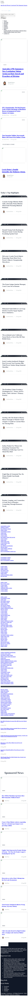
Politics (9, 32)
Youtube (6, 990)
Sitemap (7, 994)
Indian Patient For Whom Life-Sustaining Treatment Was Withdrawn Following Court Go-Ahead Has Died (12, 449)
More (5, 29)
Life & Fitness (15, 30)
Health (10, 30)
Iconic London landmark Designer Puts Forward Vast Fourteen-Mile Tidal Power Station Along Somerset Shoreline (13, 364)
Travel (18, 32)
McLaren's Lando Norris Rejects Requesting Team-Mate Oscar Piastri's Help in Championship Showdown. (12, 259)
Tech (16, 32)
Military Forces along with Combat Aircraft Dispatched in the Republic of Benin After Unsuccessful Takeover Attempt (14, 960)
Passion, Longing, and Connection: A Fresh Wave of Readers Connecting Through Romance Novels (13, 503)
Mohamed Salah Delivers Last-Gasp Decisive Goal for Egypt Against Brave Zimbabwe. (13, 310)
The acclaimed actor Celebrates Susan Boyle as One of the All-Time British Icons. (13, 337)
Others (5, 32)
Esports (5, 25)
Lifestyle (21, 30)
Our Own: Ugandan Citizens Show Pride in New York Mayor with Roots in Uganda (14, 973)
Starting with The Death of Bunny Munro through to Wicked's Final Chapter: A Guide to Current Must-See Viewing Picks (13, 420)
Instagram (6, 989)
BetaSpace (9, 993)
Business (6, 23)
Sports (13, 32)
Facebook (6, 986)
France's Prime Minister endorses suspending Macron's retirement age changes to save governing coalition (14, 729)
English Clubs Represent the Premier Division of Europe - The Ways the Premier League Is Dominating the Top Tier (14, 736)
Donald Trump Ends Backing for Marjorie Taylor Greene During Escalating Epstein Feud (12, 232)
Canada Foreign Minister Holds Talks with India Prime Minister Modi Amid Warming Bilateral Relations (12, 204)
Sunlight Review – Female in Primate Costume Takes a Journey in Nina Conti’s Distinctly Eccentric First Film (15, 970)
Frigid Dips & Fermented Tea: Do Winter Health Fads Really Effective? (13, 476)
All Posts (6, 22)
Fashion (6, 26)
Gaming (6, 30)
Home (5, 20)
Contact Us (6, 33)
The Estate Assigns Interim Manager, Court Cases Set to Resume (14, 285)
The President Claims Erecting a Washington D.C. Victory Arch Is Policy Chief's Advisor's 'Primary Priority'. (12, 392)
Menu (4, 18)
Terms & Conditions (15, 994)
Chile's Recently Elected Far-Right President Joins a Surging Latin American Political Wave (13, 932)
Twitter (6, 988)
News (24, 30)
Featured (6, 28)
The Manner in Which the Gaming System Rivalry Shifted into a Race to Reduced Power (15, 963)
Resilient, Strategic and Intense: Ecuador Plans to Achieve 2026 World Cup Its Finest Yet (15, 966)
